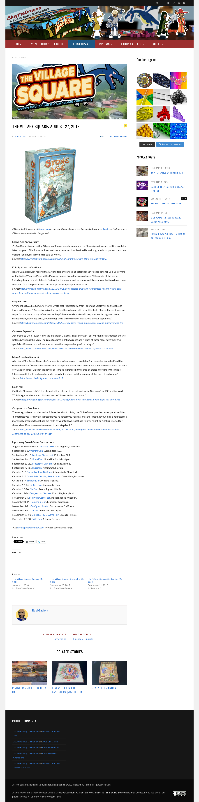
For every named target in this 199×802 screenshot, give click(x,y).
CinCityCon (36, 484)
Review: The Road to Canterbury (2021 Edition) (67, 690)
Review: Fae (60, 638)
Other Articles (131, 44)
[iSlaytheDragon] (99, 23)
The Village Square (118, 136)
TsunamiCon (33, 480)
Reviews (104, 44)
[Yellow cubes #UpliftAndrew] (145, 114)
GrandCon (37, 459)
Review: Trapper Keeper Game (166, 203)
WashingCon (36, 450)
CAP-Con (37, 518)
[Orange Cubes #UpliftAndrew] (145, 131)
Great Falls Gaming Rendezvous (44, 476)
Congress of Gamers (40, 493)
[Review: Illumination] (109, 673)
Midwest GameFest (39, 497)
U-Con (34, 510)
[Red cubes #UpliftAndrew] (161, 114)
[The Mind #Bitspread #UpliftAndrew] (161, 80)
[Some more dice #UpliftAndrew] (145, 97)
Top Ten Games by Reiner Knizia (167, 172)
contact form (54, 796)
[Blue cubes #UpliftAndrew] (178, 131)
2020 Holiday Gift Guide (47, 44)
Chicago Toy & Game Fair (45, 514)
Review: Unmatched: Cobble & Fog (29, 690)
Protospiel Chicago (42, 463)
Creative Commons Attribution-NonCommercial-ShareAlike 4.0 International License (99, 792)
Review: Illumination (104, 688)
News (102, 136)
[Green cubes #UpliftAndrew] (161, 131)
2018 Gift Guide (50, 741)
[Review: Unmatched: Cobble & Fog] (29, 673)
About (157, 44)
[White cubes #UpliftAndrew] (161, 97)
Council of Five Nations (39, 471)
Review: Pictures (50, 747)
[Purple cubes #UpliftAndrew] (178, 114)
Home (19, 44)
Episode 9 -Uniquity (83, 638)
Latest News (80, 44)
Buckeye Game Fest (42, 454)
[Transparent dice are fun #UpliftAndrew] (178, 80)
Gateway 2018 (46, 446)
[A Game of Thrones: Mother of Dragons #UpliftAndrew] (145, 80)
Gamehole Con (38, 501)
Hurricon (37, 467)
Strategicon (44, 228)
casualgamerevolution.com (30, 527)
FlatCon (34, 489)
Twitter (106, 228)
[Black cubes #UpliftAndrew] (178, 97)
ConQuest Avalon (39, 506)
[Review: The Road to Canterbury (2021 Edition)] (69, 673)
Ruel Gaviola (21, 136)
